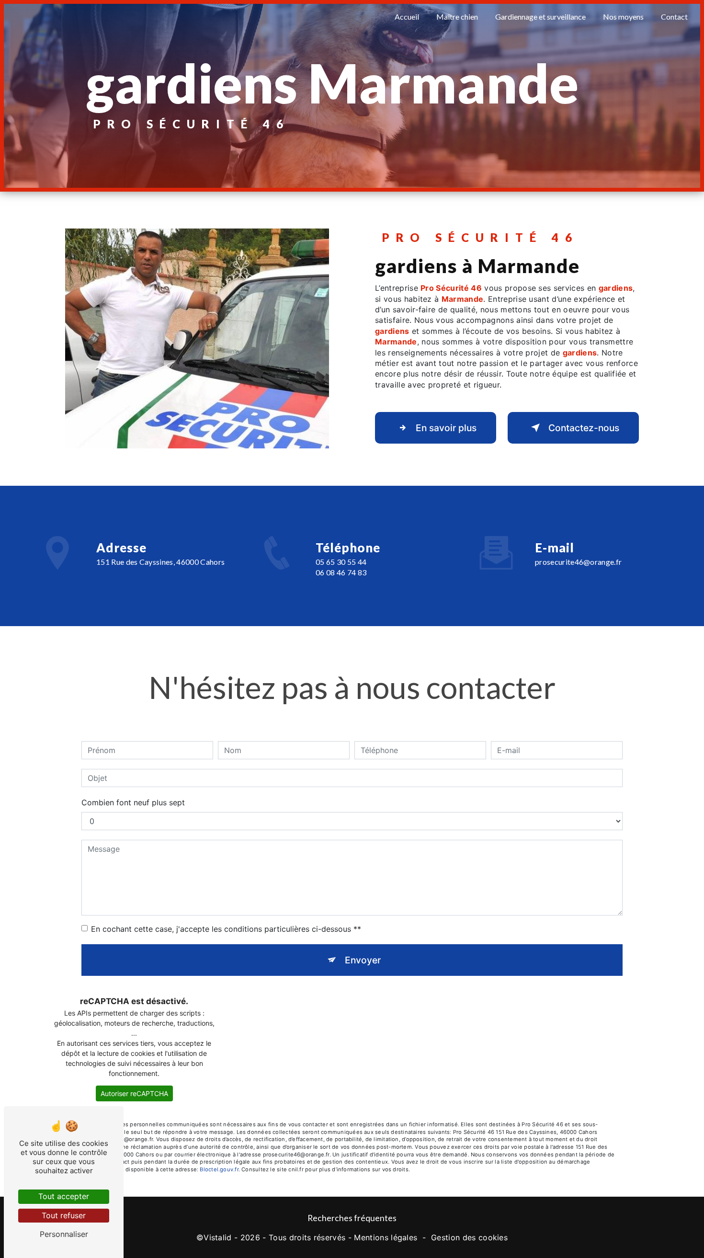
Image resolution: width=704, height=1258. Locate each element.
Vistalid (218, 1237)
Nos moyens (623, 16)
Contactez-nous (583, 428)
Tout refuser (64, 1215)
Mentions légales (385, 1237)
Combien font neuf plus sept (133, 802)
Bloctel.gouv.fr (219, 1169)
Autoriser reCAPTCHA (134, 1093)
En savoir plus (446, 428)
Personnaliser (64, 1234)
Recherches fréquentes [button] (352, 1218)
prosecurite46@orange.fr (578, 561)
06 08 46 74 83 (341, 572)
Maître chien (457, 16)
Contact (674, 16)
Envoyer (363, 960)
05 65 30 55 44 (341, 561)
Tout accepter (63, 1196)
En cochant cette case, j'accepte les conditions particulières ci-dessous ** (226, 929)
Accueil (407, 16)
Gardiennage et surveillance (540, 16)
